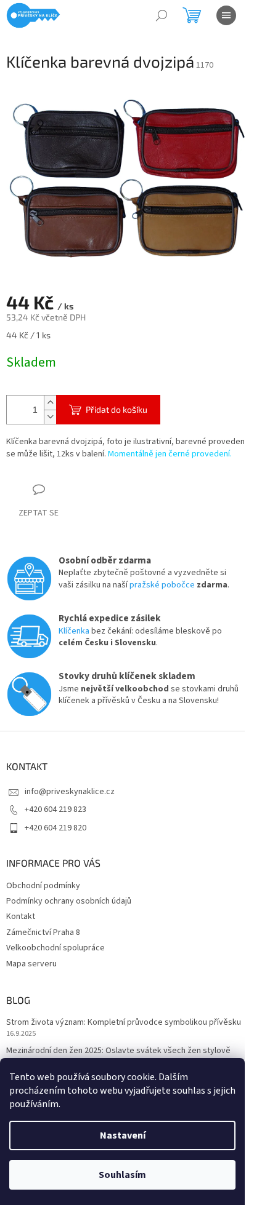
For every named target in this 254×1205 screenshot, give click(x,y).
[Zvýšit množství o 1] (50, 403)
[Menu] (226, 15)
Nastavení (122, 1135)
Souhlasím (122, 1175)
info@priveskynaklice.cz (70, 791)
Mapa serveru (31, 964)
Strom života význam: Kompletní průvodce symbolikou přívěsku (123, 1022)
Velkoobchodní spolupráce (55, 948)
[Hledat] (161, 15)
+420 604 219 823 (55, 809)
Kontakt (20, 916)
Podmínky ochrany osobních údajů (68, 901)
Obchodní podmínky (43, 886)
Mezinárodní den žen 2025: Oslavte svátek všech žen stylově (118, 1051)
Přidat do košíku (116, 409)
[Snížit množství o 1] (50, 417)
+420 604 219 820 (55, 828)
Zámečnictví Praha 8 (43, 932)
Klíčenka (74, 631)
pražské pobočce (162, 585)
